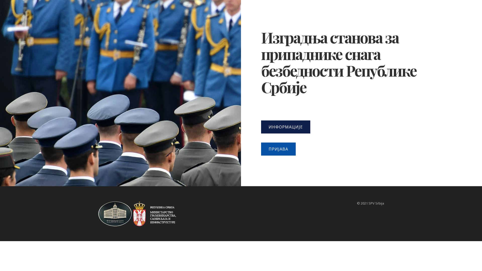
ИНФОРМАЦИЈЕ (286, 127)
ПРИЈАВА (278, 149)
